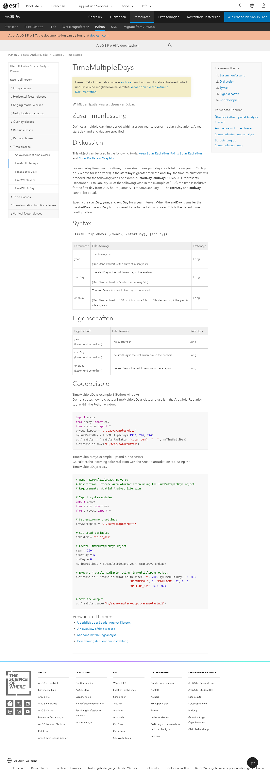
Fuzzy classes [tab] (22, 88)
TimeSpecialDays (26, 171)
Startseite (11, 27)
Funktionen (118, 17)
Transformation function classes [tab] (34, 205)
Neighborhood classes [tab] (28, 113)
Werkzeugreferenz (75, 27)
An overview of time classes (32, 155)
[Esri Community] (9, 711)
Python (100, 27)
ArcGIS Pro (12, 16)
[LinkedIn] (27, 703)
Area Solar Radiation (154, 153)
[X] (18, 703)
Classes (57, 54)
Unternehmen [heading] (160, 672)
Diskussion (227, 81)
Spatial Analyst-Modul (34, 54)
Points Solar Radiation (186, 153)
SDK (114, 27)
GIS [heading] (115, 672)
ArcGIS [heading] (42, 672)
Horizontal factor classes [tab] (29, 96)
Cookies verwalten (177, 768)
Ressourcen (142, 17)
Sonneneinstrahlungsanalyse (97, 635)
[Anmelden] (263, 5)
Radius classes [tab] (23, 130)
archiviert (127, 82)
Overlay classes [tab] (23, 121)
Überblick (95, 17)
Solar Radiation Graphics (97, 158)
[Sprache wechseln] (251, 5)
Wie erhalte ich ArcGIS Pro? (247, 17)
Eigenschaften (229, 94)
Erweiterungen (168, 17)
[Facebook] (9, 703)
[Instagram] (18, 711)
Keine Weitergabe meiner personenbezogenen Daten (229, 768)
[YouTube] (27, 711)
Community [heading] (83, 672)
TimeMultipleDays (26, 163)
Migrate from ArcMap (139, 27)
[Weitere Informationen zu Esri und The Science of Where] (18, 684)
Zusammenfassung (232, 75)
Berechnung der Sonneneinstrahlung (102, 641)
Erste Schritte (34, 27)
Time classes (74, 54)
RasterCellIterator (21, 79)
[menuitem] (53, 683)
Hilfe (53, 27)
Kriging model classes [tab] (28, 105)
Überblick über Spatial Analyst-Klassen (29, 69)
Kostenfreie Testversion (203, 17)
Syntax (224, 87)
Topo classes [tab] (22, 197)
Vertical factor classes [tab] (27, 213)
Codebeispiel (229, 100)
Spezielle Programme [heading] (202, 672)
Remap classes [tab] (23, 138)
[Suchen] (241, 5)
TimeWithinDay (24, 188)
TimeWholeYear (25, 180)
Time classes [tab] (22, 147)
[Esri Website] (11, 6)
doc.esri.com (99, 35)
